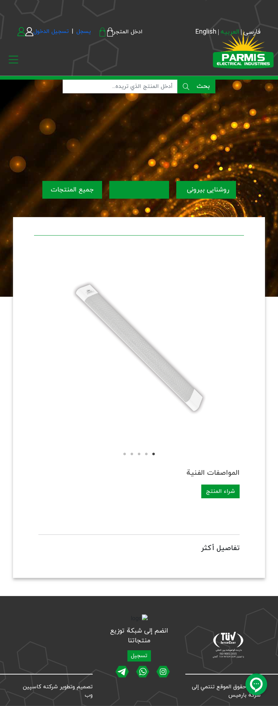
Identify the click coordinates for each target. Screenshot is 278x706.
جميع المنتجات (72, 189)
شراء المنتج (220, 491)
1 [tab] (153, 454)
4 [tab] (131, 454)
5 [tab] (124, 454)
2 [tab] (146, 454)
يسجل (83, 31)
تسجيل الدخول (51, 31)
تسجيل (139, 656)
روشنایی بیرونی (207, 189)
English (205, 32)
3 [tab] (139, 454)
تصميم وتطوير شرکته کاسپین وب (58, 691)
